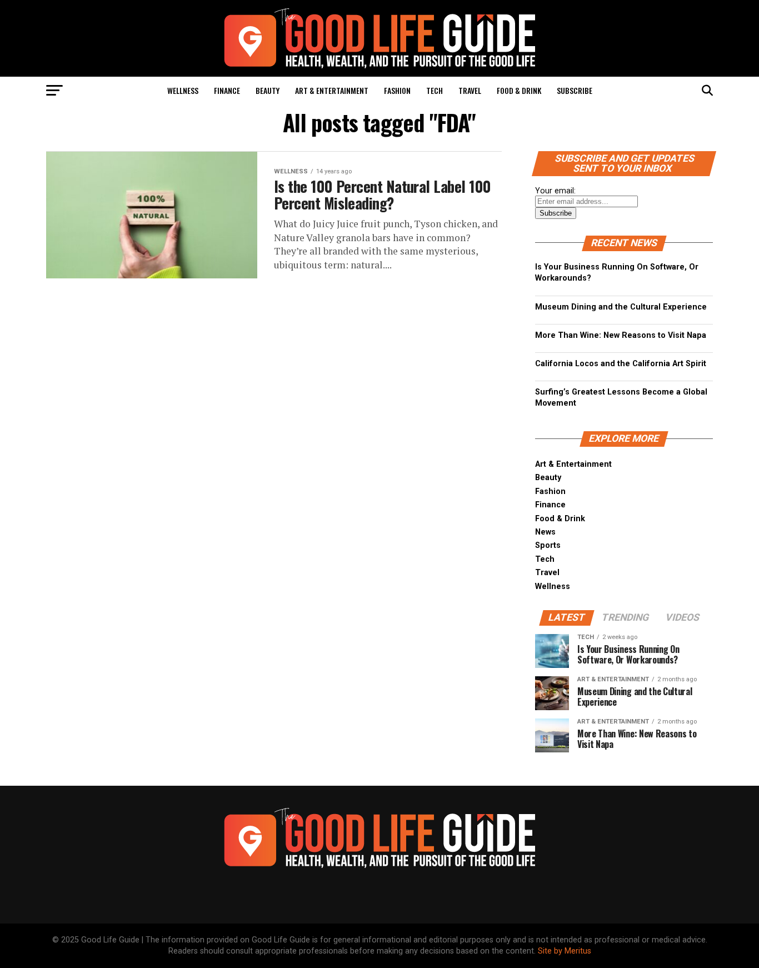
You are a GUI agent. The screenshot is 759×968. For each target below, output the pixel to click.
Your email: (555, 191)
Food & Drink (519, 90)
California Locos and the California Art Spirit (620, 363)
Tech (434, 90)
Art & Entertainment (331, 90)
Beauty (267, 90)
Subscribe (574, 90)
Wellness (182, 90)
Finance (227, 90)
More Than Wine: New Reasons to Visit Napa (620, 335)
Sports (548, 545)
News (545, 532)
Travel (469, 90)
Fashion (397, 90)
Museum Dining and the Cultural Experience (621, 307)
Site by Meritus (564, 951)
